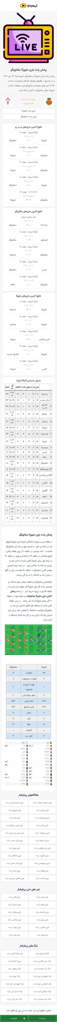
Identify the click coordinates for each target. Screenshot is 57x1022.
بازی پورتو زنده (14, 848)
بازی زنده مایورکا (28, 110)
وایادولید (44, 518)
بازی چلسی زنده (42, 810)
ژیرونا (44, 441)
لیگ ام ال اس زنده (14, 991)
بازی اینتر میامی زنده (15, 863)
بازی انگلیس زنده (42, 927)
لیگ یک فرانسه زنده (42, 968)
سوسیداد (44, 447)
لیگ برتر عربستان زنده (42, 999)
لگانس (44, 483)
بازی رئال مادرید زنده (14, 840)
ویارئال (45, 421)
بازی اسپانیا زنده (14, 904)
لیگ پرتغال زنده (14, 968)
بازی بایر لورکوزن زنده (42, 848)
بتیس (44, 269)
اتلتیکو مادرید (13, 354)
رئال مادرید (44, 400)
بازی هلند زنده (42, 934)
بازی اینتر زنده (14, 817)
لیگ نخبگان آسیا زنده (42, 991)
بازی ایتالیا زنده (42, 904)
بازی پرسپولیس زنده (42, 863)
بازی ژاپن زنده (14, 934)
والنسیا (13, 324)
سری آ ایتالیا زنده (14, 961)
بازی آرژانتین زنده (14, 919)
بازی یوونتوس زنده (42, 817)
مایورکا (44, 140)
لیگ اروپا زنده (14, 976)
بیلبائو (44, 414)
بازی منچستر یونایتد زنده (42, 802)
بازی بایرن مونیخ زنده (14, 825)
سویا (45, 457)
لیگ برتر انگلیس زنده (42, 961)
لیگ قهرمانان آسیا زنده (14, 983)
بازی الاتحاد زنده (42, 878)
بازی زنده (42, 1018)
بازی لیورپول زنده (14, 810)
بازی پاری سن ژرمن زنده (14, 832)
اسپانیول (44, 240)
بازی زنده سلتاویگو (28, 116)
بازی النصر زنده (14, 870)
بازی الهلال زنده (42, 870)
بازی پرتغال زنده (14, 912)
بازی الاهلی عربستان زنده (14, 878)
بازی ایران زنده (42, 897)
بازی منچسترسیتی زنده (15, 802)
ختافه (13, 284)
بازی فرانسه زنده (42, 912)
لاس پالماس (44, 339)
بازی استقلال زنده (14, 855)
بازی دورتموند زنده (42, 832)
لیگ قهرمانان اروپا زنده (42, 976)
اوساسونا (44, 434)
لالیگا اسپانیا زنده (42, 953)
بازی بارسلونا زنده (42, 840)
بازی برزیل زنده (42, 919)
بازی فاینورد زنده (42, 855)
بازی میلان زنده (42, 825)
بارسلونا (13, 254)
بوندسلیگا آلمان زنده (14, 953)
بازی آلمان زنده (14, 897)
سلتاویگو (12, 140)
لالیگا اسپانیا (28, 103)
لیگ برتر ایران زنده (14, 999)
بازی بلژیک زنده (14, 927)
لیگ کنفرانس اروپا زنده (42, 983)
